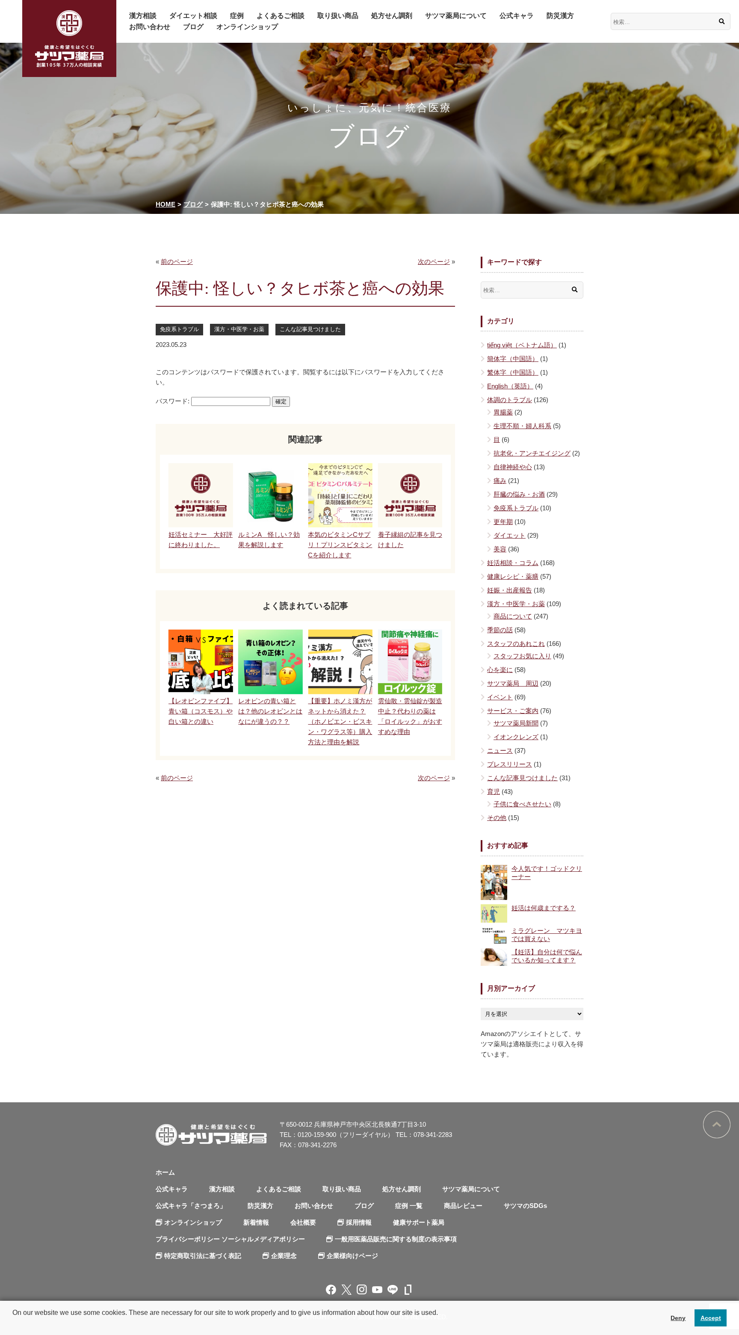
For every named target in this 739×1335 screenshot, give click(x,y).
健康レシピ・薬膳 (512, 576)
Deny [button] (678, 1317)
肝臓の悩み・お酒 (519, 494)
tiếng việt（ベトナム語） (522, 345)
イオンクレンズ (516, 736)
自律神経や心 (513, 467)
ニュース (500, 750)
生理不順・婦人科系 (522, 425)
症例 (237, 15)
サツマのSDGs (525, 1205)
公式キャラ (517, 15)
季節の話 (500, 629)
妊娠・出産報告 (509, 590)
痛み (500, 480)
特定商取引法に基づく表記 (202, 1255)
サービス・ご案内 (512, 710)
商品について (513, 616)
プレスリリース (509, 764)
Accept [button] (711, 1317)
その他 (496, 817)
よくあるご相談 (280, 15)
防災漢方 (560, 15)
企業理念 (284, 1255)
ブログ (193, 26)
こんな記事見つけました (310, 329)
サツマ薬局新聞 (516, 723)
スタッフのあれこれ (516, 643)
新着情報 (256, 1222)
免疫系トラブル (179, 329)
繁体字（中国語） (512, 372)
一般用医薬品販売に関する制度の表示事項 (396, 1239)
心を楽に (500, 669)
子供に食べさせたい (522, 804)
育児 (493, 791)
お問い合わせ (149, 26)
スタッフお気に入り (522, 656)
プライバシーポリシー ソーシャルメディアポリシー (230, 1239)
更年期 (503, 521)
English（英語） (510, 386)
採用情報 (359, 1222)
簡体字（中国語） (512, 358)
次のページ (434, 261)
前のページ (177, 261)
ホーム (165, 1172)
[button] (13, 1324)
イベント (500, 697)
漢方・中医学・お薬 (239, 329)
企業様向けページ (352, 1255)
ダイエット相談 (193, 15)
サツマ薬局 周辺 (512, 683)
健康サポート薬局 (418, 1222)
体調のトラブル (509, 399)
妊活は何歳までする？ (543, 908)
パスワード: (173, 401)
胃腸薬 (503, 412)
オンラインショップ (247, 26)
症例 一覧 (409, 1205)
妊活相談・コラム (512, 562)
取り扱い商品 (337, 15)
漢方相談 (143, 15)
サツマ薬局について (456, 15)
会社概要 (303, 1222)
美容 (500, 549)
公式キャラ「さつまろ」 (191, 1205)
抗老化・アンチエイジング (532, 453)
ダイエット (510, 535)
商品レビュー (463, 1205)
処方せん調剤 (391, 15)
